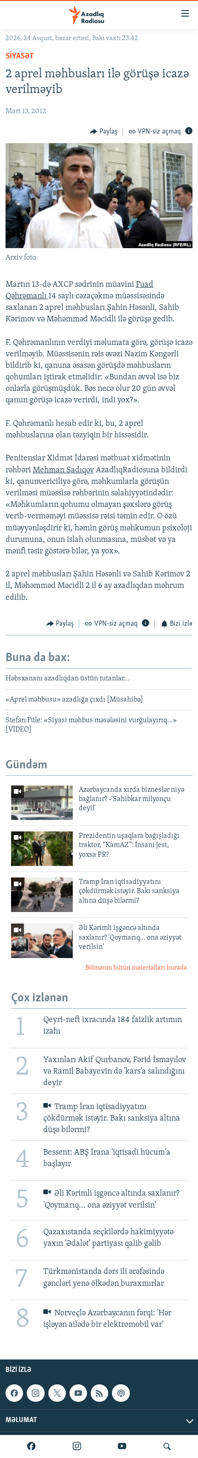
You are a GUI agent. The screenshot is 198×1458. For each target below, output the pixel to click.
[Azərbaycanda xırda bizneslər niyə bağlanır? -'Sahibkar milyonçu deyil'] (42, 802)
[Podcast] (120, 1393)
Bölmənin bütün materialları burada (136, 967)
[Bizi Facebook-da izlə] (31, 1446)
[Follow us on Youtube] (78, 1393)
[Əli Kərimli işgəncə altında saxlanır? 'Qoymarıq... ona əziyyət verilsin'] (42, 941)
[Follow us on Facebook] (14, 1393)
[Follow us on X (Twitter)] (57, 1393)
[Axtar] (167, 1446)
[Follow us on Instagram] (35, 1393)
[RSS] (99, 1393)
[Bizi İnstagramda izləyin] (77, 1446)
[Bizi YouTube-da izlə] (122, 1446)
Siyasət (20, 56)
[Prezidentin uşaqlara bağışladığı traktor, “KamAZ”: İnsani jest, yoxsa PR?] (42, 848)
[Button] (103, 132)
